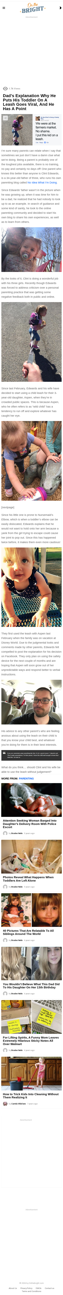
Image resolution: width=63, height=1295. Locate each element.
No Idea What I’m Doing (42, 182)
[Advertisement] (31, 50)
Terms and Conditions (31, 1291)
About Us (13, 1288)
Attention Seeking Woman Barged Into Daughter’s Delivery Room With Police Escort (30, 824)
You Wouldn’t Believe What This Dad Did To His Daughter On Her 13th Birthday (31, 986)
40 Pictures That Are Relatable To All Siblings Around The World (28, 932)
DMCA (38, 1288)
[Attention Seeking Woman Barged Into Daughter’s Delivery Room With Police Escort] (31, 800)
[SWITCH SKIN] (60, 7)
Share (5, 118)
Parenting (26, 778)
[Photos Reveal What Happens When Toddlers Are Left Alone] (31, 857)
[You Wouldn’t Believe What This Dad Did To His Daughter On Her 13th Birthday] (31, 963)
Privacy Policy (26, 1288)
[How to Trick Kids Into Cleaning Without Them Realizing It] (31, 1073)
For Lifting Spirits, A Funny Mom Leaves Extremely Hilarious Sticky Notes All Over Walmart (31, 1041)
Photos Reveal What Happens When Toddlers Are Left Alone (28, 879)
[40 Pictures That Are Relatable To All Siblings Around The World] (31, 910)
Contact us (49, 1288)
